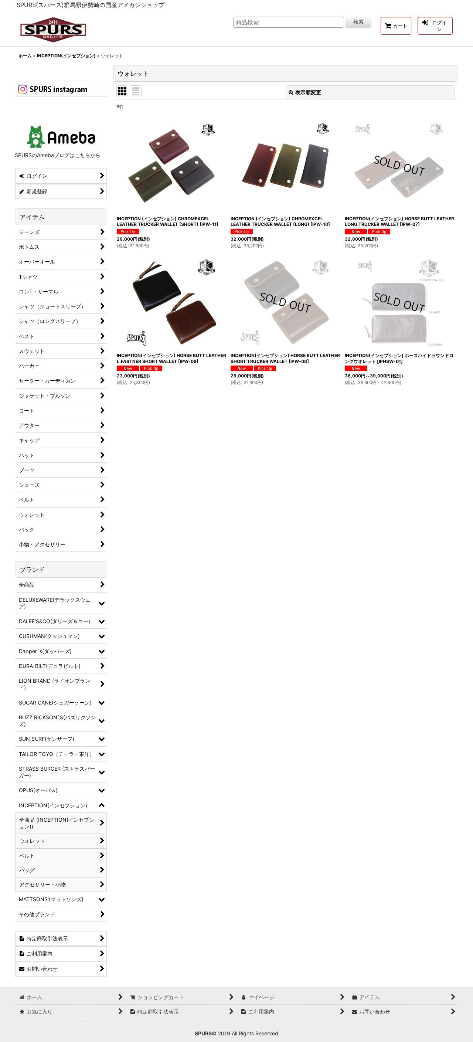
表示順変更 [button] (308, 92)
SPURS (203, 1033)
